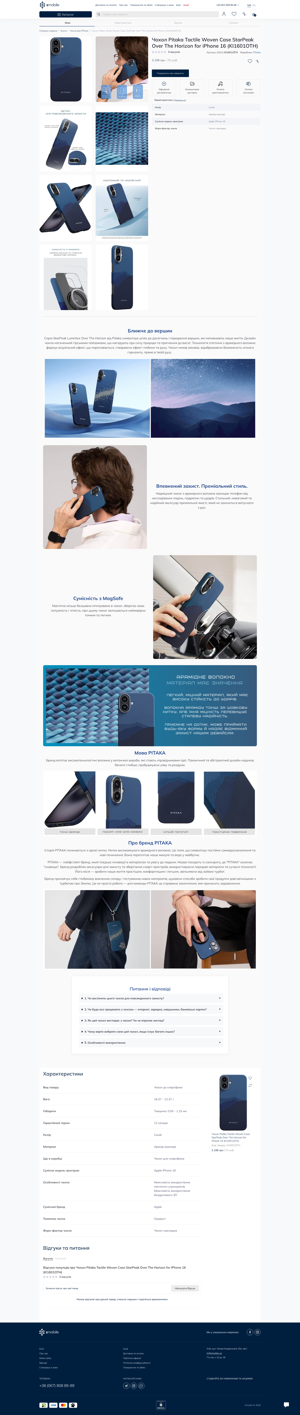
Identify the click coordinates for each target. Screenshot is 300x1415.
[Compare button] (257, 61)
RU (254, 5)
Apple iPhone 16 (165, 1170)
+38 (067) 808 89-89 (56, 1385)
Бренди (43, 1362)
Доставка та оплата (106, 5)
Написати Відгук (185, 1288)
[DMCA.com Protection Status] (161, 1405)
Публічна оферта (132, 1358)
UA (249, 5)
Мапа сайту (45, 1358)
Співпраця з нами (164, 5)
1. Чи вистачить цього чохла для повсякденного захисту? (124, 998)
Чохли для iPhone (79, 30)
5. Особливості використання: (105, 1042)
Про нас (123, 5)
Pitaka (257, 52)
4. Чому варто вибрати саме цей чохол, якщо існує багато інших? (130, 1031)
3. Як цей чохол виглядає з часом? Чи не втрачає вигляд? (124, 1020)
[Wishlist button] (250, 61)
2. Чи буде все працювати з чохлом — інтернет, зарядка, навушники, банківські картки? (146, 1009)
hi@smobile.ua (214, 1353)
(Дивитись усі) (179, 100)
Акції (186, 5)
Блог (178, 5)
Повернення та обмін (141, 5)
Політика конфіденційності (136, 1362)
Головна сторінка (48, 30)
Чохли (63, 30)
